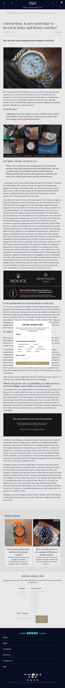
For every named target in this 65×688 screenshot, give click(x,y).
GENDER (18, 334)
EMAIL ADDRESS (20, 355)
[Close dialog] (50, 322)
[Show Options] (48, 337)
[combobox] (32, 337)
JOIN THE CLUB (32, 363)
